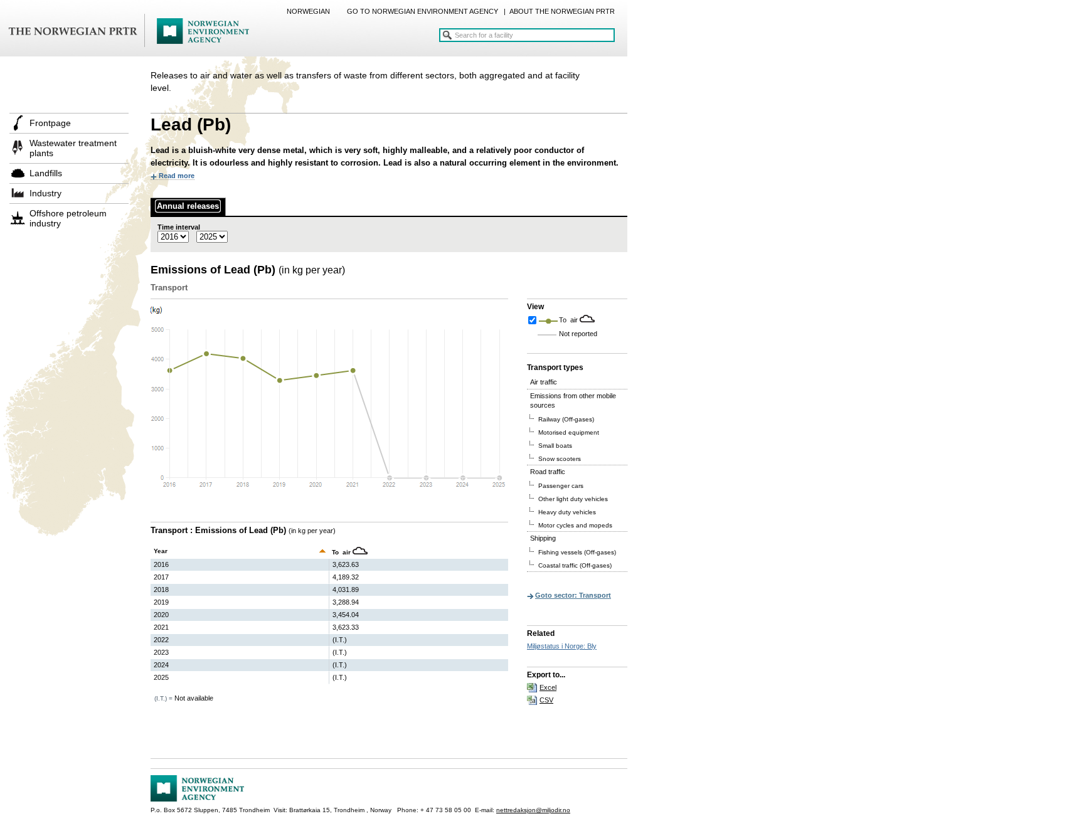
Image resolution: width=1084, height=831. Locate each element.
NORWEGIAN (308, 11)
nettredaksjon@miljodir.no (533, 810)
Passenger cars (560, 485)
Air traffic (543, 382)
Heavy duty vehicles (567, 512)
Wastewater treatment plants (73, 148)
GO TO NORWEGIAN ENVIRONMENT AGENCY (422, 11)
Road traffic (547, 471)
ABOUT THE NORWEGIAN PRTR (562, 11)
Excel (547, 687)
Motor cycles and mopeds (575, 525)
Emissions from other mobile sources (573, 400)
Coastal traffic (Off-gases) (575, 565)
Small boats (555, 445)
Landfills (45, 173)
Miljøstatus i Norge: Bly (562, 646)
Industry (45, 193)
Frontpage (50, 123)
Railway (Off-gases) (566, 419)
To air (569, 320)
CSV (546, 700)
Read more (176, 175)
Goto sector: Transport (573, 595)
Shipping (543, 538)
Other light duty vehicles (573, 498)
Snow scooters (559, 458)
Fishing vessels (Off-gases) (577, 552)
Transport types (555, 367)
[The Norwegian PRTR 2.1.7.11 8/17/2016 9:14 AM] (128, 31)
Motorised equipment (568, 432)
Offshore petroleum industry (68, 218)
